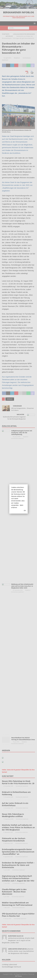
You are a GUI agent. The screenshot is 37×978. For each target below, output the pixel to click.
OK (25, 510)
